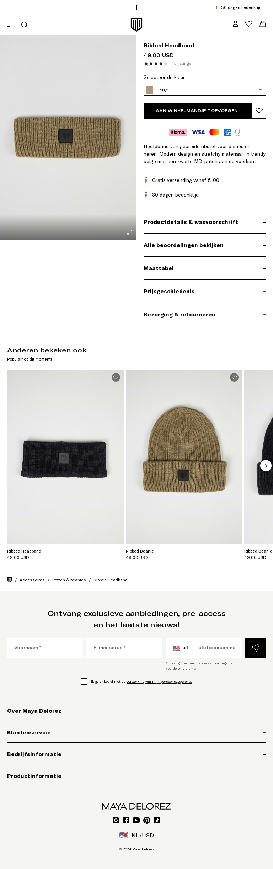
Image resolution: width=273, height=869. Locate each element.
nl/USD (136, 835)
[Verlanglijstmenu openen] (248, 24)
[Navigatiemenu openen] (10, 25)
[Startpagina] (9, 579)
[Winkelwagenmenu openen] (263, 24)
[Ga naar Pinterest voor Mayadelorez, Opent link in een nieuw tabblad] (146, 820)
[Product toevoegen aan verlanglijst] (259, 111)
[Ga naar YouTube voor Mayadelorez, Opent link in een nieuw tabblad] (136, 820)
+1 (180, 648)
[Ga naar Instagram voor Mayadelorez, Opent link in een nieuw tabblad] (116, 820)
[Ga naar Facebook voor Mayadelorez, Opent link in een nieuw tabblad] (126, 820)
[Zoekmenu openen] (24, 25)
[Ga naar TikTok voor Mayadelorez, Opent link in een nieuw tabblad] (157, 820)
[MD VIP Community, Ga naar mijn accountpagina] (235, 24)
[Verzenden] (255, 648)
